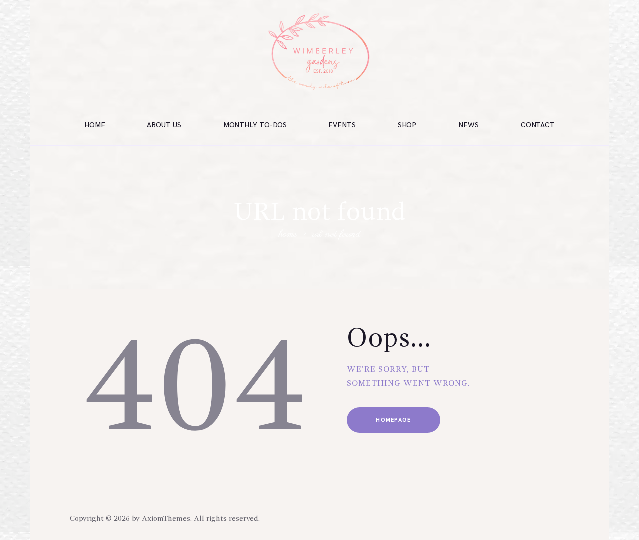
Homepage (393, 420)
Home (288, 235)
